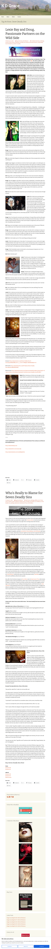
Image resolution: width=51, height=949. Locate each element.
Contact (19, 16)
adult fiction (27, 500)
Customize (9, 946)
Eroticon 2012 (30, 520)
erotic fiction (40, 500)
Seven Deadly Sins (9, 43)
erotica (6, 42)
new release (26, 42)
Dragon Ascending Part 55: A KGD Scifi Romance (16, 924)
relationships (40, 42)
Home (2, 16)
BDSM (36, 500)
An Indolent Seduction (35, 41)
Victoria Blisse (30, 503)
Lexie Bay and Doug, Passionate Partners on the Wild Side (25, 34)
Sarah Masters (10, 574)
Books (13, 16)
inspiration (17, 42)
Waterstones (8, 777)
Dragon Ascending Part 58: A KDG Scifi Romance (16, 917)
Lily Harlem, (23, 531)
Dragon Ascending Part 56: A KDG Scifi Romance (16, 922)
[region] (25, 943)
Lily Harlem (32, 501)
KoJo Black (24, 579)
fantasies (17, 501)
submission (17, 503)
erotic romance (8, 501)
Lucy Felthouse (38, 501)
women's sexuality (17, 43)
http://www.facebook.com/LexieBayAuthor (15, 452)
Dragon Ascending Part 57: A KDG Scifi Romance (16, 919)
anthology (42, 41)
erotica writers (12, 42)
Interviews (20, 41)
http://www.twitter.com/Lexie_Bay (13, 448)
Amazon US (8, 769)
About (8, 16)
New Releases (25, 41)
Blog (17, 41)
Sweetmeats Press (23, 503)
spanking (12, 503)
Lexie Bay (22, 42)
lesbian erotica (22, 501)
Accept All (42, 946)
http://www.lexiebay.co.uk (11, 445)
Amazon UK (8, 767)
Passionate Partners (33, 42)
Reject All (25, 946)
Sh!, (32, 60)
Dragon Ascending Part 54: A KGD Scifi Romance (16, 926)
